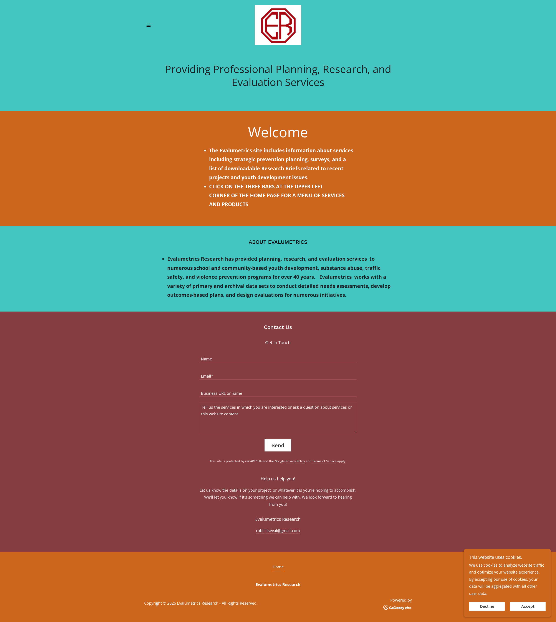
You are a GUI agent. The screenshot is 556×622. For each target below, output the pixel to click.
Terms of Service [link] (324, 461)
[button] (148, 25)
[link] (278, 24)
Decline (487, 606)
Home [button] (278, 566)
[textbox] (278, 356)
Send (277, 445)
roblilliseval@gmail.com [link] (278, 530)
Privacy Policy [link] (295, 461)
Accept (527, 606)
